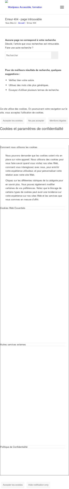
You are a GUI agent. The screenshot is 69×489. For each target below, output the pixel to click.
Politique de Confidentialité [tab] (13, 446)
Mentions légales (58, 120)
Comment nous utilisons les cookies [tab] (18, 147)
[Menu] (62, 7)
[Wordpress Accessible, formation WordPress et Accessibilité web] (28, 7)
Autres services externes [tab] (13, 344)
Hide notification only (38, 484)
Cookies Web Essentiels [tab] (12, 208)
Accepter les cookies (13, 120)
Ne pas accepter (36, 120)
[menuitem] (62, 7)
